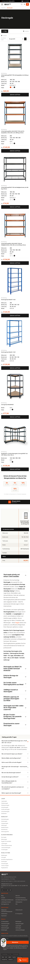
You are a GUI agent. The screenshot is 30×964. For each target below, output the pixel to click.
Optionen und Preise (15, 94)
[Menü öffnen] (2, 4)
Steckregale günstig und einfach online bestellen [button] (12, 575)
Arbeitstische (4, 829)
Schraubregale (4, 863)
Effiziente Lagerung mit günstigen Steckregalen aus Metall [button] (11, 698)
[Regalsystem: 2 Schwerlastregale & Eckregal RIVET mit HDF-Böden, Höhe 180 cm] (15, 435)
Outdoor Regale (5, 865)
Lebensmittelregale (5, 847)
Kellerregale (4, 825)
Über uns (18, 895)
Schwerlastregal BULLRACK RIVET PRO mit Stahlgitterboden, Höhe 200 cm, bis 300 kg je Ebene (13, 244)
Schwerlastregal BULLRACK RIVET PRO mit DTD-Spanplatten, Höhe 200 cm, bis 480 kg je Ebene (12, 132)
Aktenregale (4, 839)
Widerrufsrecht (19, 910)
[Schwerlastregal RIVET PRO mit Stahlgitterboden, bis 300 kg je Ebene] (15, 169)
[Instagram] (5, 890)
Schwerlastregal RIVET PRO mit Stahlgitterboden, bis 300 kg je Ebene (14, 188)
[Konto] (24, 4)
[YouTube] (8, 890)
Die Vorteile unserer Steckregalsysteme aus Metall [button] (13, 683)
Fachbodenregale (5, 809)
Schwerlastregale (5, 811)
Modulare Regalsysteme (6, 859)
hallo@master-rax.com (6, 884)
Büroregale (3, 837)
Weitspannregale (5, 805)
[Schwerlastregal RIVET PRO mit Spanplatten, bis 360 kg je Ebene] (15, 57)
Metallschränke (4, 827)
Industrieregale (4, 807)
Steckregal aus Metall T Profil (8, 299)
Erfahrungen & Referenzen (7, 900)
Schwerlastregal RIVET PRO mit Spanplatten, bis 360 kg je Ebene (15, 75)
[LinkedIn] (10, 890)
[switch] (3, 945)
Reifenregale (4, 821)
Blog (2, 895)
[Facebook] (2, 890)
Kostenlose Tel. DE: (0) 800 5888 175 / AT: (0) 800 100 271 (14, 886)
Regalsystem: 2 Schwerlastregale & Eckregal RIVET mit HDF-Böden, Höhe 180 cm (14, 454)
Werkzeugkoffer (5, 831)
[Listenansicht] (27, 39)
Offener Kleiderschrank (6, 845)
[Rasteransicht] (25, 39)
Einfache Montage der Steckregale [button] (11, 676)
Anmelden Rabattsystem (21, 900)
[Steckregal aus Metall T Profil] (15, 281)
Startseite (3, 8)
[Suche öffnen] (22, 4)
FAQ (16, 904)
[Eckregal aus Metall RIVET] (15, 386)
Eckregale (3, 857)
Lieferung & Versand (6, 902)
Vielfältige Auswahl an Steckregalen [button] (11, 690)
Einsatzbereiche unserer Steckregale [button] (12, 724)
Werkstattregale (5, 819)
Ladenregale (4, 843)
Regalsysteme (4, 867)
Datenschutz (4, 913)
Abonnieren (15, 942)
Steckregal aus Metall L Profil (8, 352)
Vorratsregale (4, 849)
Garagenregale (4, 823)
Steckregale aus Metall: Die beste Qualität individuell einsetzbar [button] (13, 668)
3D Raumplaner (4, 921)
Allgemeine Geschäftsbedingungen (6, 910)
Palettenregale (4, 803)
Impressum (4, 916)
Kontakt (3, 898)
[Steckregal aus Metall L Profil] (15, 334)
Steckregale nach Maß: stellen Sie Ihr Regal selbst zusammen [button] (13, 707)
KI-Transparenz (19, 913)
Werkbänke (4, 813)
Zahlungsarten (19, 902)
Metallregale (4, 855)
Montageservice (5, 904)
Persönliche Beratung (21, 898)
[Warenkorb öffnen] (27, 4)
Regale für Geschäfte (6, 841)
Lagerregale (4, 801)
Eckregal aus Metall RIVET (7, 404)
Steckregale (4, 861)
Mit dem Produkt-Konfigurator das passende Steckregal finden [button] (12, 716)
